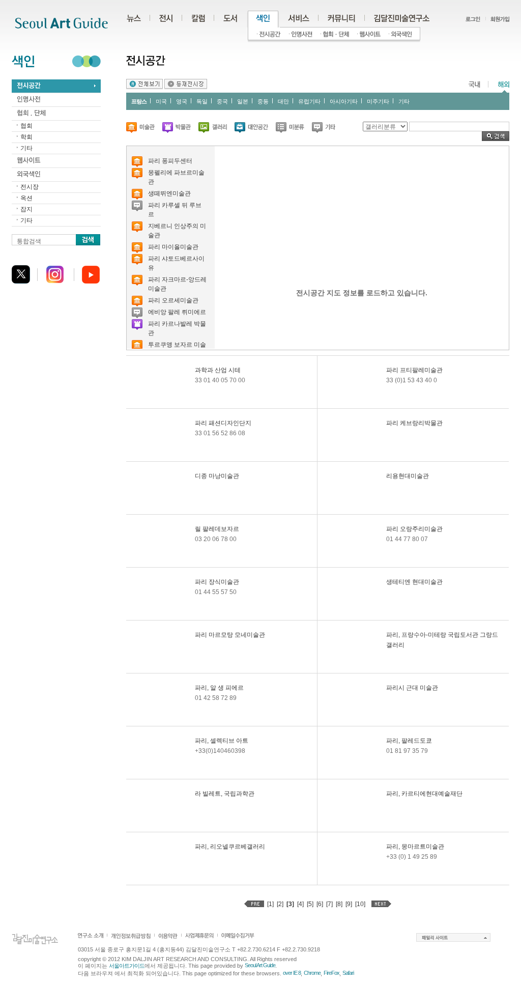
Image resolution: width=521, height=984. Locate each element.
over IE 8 (292, 973)
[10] (360, 904)
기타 (26, 148)
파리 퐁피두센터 (170, 160)
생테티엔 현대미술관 (414, 581)
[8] (339, 904)
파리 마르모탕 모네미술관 (230, 634)
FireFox (331, 973)
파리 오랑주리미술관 (414, 528)
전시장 (29, 186)
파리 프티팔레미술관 (414, 370)
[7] (329, 904)
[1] (270, 904)
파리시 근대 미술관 (412, 687)
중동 (263, 101)
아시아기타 (344, 101)
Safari (348, 973)
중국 (222, 101)
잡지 (26, 209)
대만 (283, 101)
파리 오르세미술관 (173, 300)
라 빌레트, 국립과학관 (224, 793)
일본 (242, 101)
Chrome (312, 973)
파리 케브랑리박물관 (414, 423)
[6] (319, 904)
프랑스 (139, 101)
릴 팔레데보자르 (217, 528)
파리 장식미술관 (217, 581)
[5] (310, 904)
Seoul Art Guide (260, 965)
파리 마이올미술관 (173, 246)
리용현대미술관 (407, 476)
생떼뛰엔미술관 (169, 193)
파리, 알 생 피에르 (219, 687)
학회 (26, 136)
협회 (26, 125)
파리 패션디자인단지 (223, 423)
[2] (280, 904)
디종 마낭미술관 (217, 476)
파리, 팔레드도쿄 (409, 740)
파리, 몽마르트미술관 (415, 846)
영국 (181, 101)
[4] (300, 904)
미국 (161, 101)
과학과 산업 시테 (218, 370)
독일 (202, 101)
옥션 (26, 198)
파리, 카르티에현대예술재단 (424, 793)
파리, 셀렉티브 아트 (221, 740)
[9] (348, 904)
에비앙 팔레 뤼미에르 (177, 312)
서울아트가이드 (126, 966)
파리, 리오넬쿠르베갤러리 (230, 846)
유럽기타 (309, 101)
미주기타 (378, 101)
